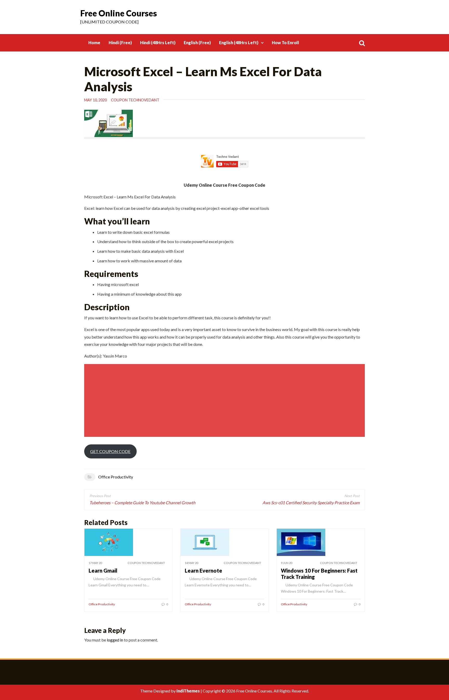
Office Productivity (115, 476)
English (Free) (197, 42)
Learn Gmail (103, 570)
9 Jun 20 (286, 563)
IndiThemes (188, 690)
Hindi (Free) (120, 42)
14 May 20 (191, 563)
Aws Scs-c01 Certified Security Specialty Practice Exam (311, 502)
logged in (115, 639)
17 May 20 (95, 563)
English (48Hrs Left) (238, 42)
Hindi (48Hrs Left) (157, 42)
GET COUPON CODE (110, 451)
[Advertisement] (225, 400)
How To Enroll (285, 42)
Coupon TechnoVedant (135, 100)
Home (94, 42)
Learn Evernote (203, 570)
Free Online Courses (118, 13)
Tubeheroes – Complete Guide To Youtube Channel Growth (142, 502)
